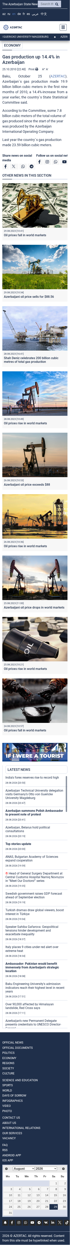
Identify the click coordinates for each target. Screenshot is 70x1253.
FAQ (5, 1145)
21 (46, 1201)
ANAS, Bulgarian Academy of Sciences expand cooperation (31, 858)
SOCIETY (8, 1068)
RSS (5, 1150)
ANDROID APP (11, 1155)
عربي (35, 14)
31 (10, 1212)
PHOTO (7, 1111)
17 (10, 1201)
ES (28, 14)
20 (38, 1201)
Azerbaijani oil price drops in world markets (34, 607)
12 (29, 1195)
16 (64, 1195)
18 (19, 1201)
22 (55, 1201)
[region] (36, 902)
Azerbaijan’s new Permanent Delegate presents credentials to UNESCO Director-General (33, 1024)
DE (19, 14)
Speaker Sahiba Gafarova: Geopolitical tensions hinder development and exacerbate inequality (31, 930)
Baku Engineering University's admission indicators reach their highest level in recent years (34, 987)
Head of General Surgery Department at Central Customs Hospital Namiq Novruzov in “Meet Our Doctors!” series (34, 877)
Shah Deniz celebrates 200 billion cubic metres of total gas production (31, 360)
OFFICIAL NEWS (12, 1042)
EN (14, 14)
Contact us (11, 1117)
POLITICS (8, 1053)
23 (64, 1201)
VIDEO (6, 1106)
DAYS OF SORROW (14, 1095)
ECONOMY (12, 45)
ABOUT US (9, 1123)
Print (32, 69)
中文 (44, 14)
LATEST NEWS (19, 770)
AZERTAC (57, 76)
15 (55, 1195)
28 (46, 1206)
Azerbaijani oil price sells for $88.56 (29, 297)
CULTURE (8, 1073)
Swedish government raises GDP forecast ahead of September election (33, 895)
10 (10, 1195)
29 (55, 1206)
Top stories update (18, 844)
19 (29, 1201)
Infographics (12, 1101)
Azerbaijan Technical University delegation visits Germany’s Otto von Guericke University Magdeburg (34, 794)
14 (46, 1195)
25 (19, 1206)
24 (10, 1206)
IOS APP (7, 1160)
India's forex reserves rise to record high (32, 777)
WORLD (7, 1090)
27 (38, 1206)
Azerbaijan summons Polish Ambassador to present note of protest (34, 812)
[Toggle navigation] (62, 27)
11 (19, 1195)
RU (9, 14)
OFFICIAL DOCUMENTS (17, 1048)
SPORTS (7, 1085)
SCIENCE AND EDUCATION (20, 1080)
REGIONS (8, 1063)
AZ (4, 14)
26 (29, 1206)
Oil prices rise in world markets (25, 423)
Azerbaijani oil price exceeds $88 (27, 484)
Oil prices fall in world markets (25, 235)
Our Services (12, 1133)
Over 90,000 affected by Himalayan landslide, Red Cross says (29, 1006)
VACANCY (9, 1138)
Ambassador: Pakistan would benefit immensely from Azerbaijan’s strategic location (32, 967)
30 (64, 1206)
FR (24, 14)
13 (38, 1195)
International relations (21, 1128)
